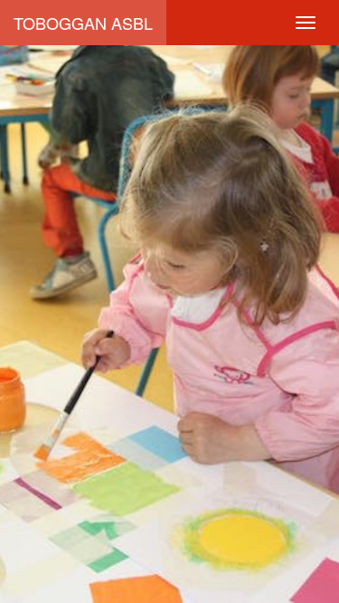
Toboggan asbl (83, 22)
